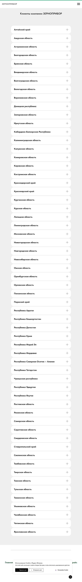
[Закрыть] (70, 577)
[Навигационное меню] (78, 4)
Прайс (74, 562)
